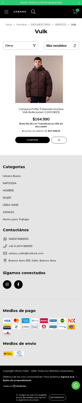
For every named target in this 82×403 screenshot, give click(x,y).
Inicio (9, 24)
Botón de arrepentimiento (17, 380)
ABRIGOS (61, 24)
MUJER (7, 197)
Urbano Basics (12, 176)
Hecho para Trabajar (16, 219)
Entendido (57, 397)
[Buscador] (33, 12)
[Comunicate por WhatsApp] (76, 385)
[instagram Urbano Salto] (7, 284)
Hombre (22, 24)
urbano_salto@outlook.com (26, 253)
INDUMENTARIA (41, 24)
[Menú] (6, 12)
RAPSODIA (9, 183)
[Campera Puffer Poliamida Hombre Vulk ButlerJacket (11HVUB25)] (59, 140)
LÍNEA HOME (10, 205)
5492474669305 (18, 239)
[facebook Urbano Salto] (18, 284)
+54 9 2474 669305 (20, 246)
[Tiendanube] (15, 386)
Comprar (32, 140)
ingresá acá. (68, 376)
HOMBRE (8, 190)
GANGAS (8, 212)
